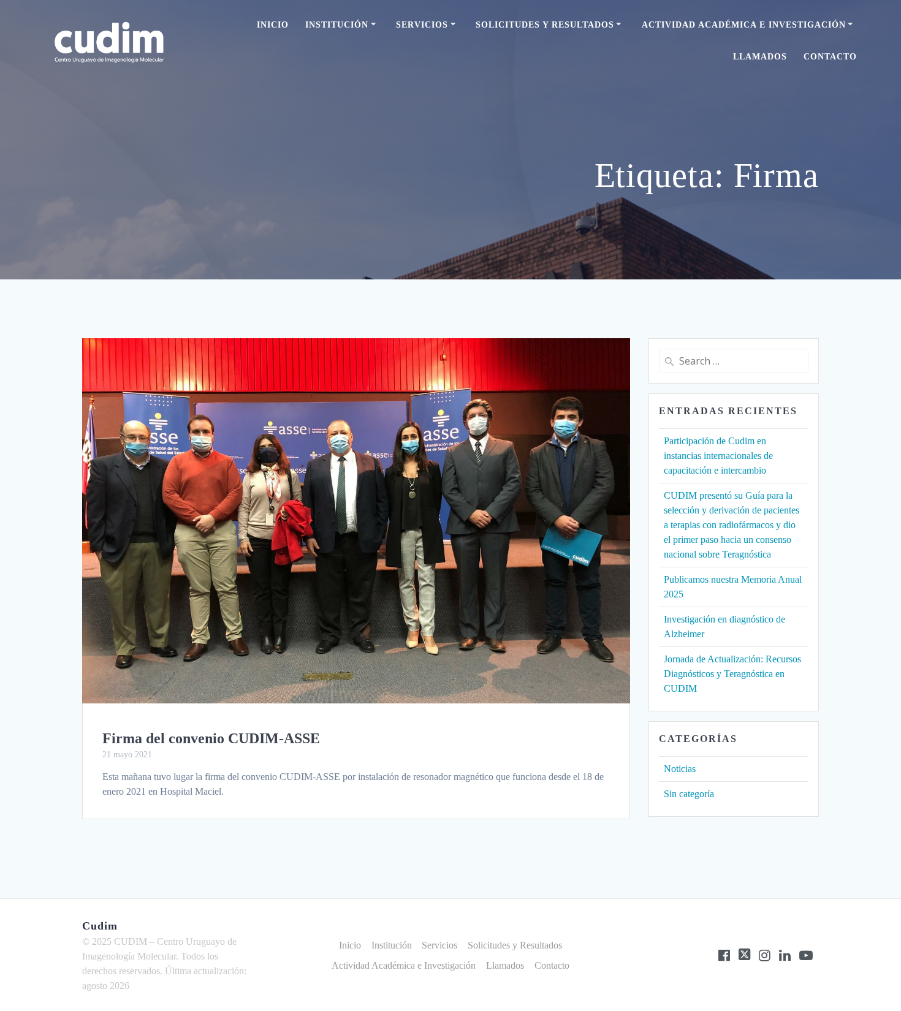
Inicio (273, 24)
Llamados (760, 56)
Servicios (422, 24)
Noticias (680, 768)
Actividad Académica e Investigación (744, 24)
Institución (336, 24)
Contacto (830, 56)
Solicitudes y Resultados (545, 24)
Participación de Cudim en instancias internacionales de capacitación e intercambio (718, 455)
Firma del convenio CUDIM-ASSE (211, 738)
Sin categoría (689, 794)
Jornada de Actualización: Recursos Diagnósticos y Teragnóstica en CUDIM (732, 674)
